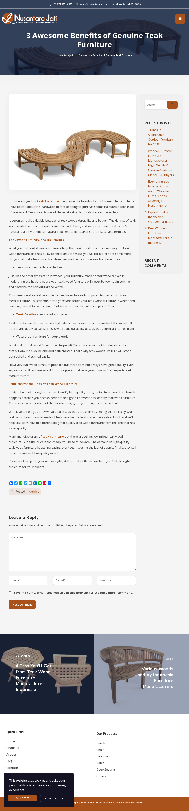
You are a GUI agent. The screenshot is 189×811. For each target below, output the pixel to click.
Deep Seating (105, 770)
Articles (34, 492)
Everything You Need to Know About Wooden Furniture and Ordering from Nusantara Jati (158, 193)
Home (10, 741)
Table (100, 763)
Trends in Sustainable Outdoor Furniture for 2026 (161, 137)
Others (101, 776)
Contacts (12, 768)
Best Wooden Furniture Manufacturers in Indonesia (160, 235)
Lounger (102, 756)
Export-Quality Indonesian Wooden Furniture (160, 217)
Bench (100, 743)
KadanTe (138, 802)
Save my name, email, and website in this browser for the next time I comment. (73, 593)
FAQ (9, 761)
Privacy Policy (54, 798)
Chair (100, 750)
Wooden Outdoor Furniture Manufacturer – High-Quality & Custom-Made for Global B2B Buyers (161, 163)
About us (12, 748)
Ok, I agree (22, 798)
